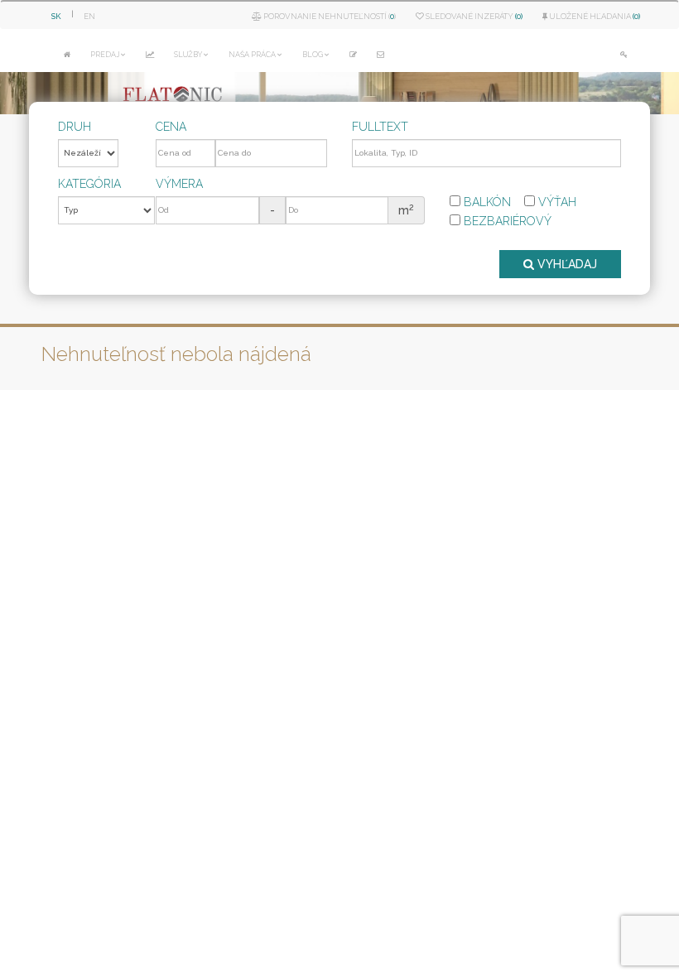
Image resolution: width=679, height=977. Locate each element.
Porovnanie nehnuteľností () (329, 16)
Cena (171, 126)
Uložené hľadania (593, 16)
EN (89, 16)
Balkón (485, 202)
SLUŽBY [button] (188, 55)
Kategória (89, 183)
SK (56, 16)
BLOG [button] (312, 55)
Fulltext (380, 126)
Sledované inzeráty (473, 16)
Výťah (555, 202)
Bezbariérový (505, 221)
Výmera (179, 183)
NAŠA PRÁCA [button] (252, 55)
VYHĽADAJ (565, 264)
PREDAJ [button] (104, 55)
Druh (74, 126)
